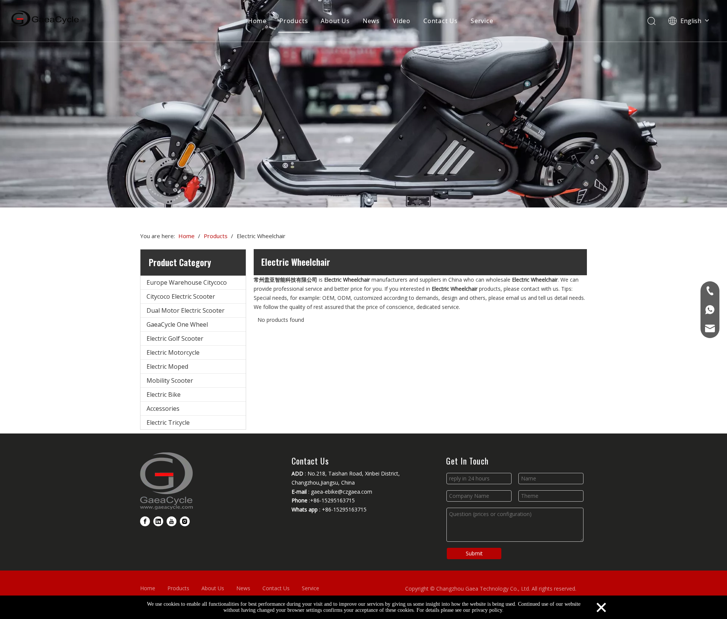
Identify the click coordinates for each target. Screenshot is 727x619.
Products (293, 21)
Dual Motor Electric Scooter (186, 310)
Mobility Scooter (170, 380)
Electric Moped (167, 366)
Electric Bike (164, 394)
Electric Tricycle (168, 422)
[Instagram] (185, 521)
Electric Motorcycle (173, 352)
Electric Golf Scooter (175, 338)
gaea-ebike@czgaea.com (341, 491)
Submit (474, 553)
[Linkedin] (158, 521)
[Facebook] (145, 521)
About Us (335, 21)
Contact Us (440, 21)
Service (482, 21)
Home (257, 21)
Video (401, 21)
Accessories (163, 408)
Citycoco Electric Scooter (181, 296)
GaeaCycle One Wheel (177, 324)
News (371, 21)
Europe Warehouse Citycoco (187, 282)
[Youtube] (171, 521)
